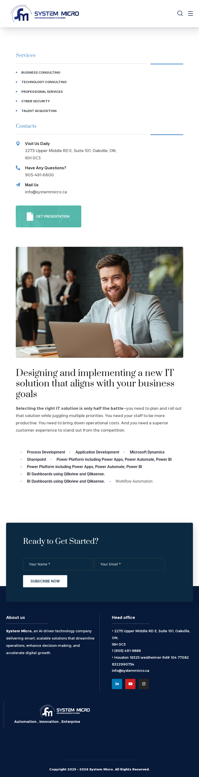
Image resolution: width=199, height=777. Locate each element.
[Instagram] (144, 684)
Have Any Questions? (45, 167)
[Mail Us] (18, 185)
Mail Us (32, 184)
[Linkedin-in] (117, 684)
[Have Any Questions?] (18, 168)
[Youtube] (130, 684)
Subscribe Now (45, 581)
